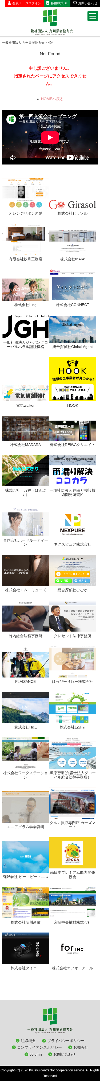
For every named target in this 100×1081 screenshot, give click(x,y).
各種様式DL (59, 3)
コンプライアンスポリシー (39, 1047)
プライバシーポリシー (66, 1041)
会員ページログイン (26, 3)
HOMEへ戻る (52, 99)
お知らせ (80, 1047)
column (36, 1054)
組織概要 (28, 1041)
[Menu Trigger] (92, 16)
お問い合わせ (87, 3)
